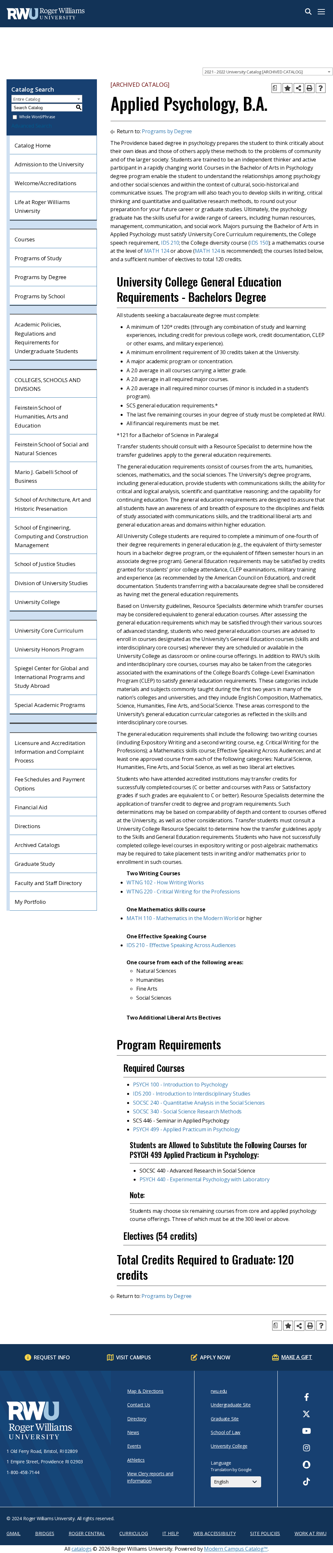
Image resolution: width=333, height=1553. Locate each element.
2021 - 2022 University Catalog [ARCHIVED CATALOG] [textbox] (254, 72)
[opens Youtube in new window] (306, 1431)
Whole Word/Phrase (37, 117)
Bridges (44, 1533)
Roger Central (87, 1533)
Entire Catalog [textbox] (26, 99)
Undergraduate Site (230, 1405)
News (133, 1432)
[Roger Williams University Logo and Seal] (55, 1421)
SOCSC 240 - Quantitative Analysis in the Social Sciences (199, 1102)
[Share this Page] (299, 88)
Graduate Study (35, 863)
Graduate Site (225, 1419)
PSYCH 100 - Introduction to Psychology (180, 1084)
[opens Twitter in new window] (306, 1414)
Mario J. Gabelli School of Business (46, 476)
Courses (25, 239)
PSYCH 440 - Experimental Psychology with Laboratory (205, 1179)
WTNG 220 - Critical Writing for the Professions (183, 891)
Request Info (52, 1357)
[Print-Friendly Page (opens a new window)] (309, 88)
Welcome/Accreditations (45, 183)
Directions (27, 826)
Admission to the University (49, 164)
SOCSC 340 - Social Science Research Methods (187, 1111)
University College (37, 602)
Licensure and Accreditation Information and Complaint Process (50, 751)
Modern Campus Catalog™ (235, 1548)
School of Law (225, 1432)
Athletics (136, 1460)
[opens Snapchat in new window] (306, 1465)
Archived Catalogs (37, 845)
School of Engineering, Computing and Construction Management (51, 536)
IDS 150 (259, 242)
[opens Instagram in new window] (306, 1448)
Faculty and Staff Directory (48, 883)
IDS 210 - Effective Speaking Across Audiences (181, 945)
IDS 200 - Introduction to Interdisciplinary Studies (191, 1093)
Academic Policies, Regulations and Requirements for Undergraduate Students (46, 338)
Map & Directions (145, 1391)
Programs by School (40, 296)
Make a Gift (296, 1357)
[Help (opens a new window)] (321, 88)
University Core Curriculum (49, 630)
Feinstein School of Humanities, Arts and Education (41, 416)
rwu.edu (219, 1391)
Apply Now (215, 1357)
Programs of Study (38, 258)
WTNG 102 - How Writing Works (165, 882)
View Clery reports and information (150, 1477)
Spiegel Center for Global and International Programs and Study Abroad (51, 676)
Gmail (13, 1533)
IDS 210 (170, 242)
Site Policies (265, 1533)
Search (308, 11)
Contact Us (138, 1405)
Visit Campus (133, 1357)
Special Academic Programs (50, 705)
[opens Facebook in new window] (306, 1397)
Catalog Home (33, 145)
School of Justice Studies (45, 564)
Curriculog (133, 1533)
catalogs (82, 1548)
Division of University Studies (51, 583)
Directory (136, 1419)
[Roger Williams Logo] (39, 13)
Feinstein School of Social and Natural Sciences (52, 449)
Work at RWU (310, 1533)
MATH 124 (156, 250)
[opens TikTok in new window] (306, 1481)
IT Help (170, 1533)
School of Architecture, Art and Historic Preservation (53, 504)
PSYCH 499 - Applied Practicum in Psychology (186, 1129)
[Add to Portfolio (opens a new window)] (287, 88)
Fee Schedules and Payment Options (50, 784)
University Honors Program (49, 649)
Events (134, 1446)
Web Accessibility (214, 1533)
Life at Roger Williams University (42, 206)
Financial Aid (31, 807)
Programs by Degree (40, 277)
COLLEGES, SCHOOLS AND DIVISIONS (48, 384)
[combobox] (268, 71)
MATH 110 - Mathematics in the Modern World (182, 918)
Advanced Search (31, 125)
